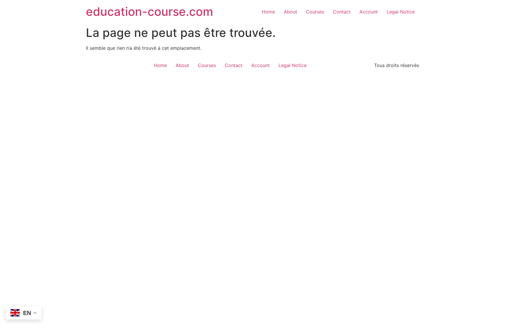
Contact (342, 12)
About (290, 12)
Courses (315, 12)
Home (268, 12)
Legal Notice (401, 12)
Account (368, 12)
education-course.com (149, 11)
